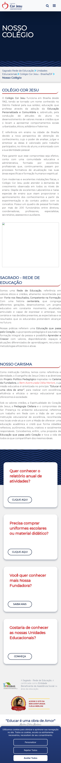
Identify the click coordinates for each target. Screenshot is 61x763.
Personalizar (30, 742)
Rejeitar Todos (30, 750)
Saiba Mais (20, 604)
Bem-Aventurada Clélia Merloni (37, 382)
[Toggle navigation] (54, 5)
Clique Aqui (20, 499)
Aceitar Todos (30, 758)
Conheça (20, 656)
